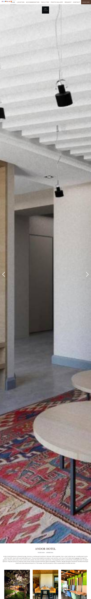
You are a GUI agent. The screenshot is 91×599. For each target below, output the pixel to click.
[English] (2, 1)
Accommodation (32, 2)
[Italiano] (9, 1)
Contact (76, 2)
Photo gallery (57, 2)
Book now (86, 2)
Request (68, 2)
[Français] (7, 1)
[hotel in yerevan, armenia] (45, 10)
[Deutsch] (5, 1)
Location (20, 2)
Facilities (45, 2)
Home (13, 2)
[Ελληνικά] (4, 1)
